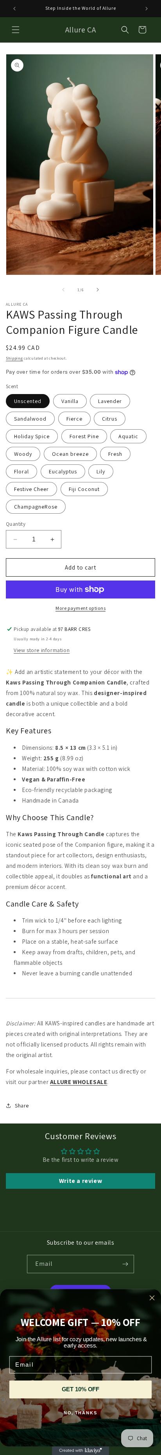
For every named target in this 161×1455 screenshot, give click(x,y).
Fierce (74, 418)
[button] (15, 29)
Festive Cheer (31, 489)
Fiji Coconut (84, 489)
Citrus (109, 418)
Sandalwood (30, 418)
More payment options (80, 608)
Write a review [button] (80, 1181)
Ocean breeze (70, 453)
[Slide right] (97, 289)
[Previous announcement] (14, 8)
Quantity (15, 524)
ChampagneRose (35, 506)
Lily (101, 471)
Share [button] (22, 1105)
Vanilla (70, 401)
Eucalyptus (63, 471)
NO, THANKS (81, 1413)
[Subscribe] (125, 1264)
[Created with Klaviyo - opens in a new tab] (80, 1450)
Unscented (27, 401)
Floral (21, 471)
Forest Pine (84, 436)
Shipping (14, 358)
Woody (23, 453)
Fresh (115, 453)
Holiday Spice (32, 436)
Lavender (110, 401)
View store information (42, 650)
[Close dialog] (152, 1297)
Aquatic (128, 436)
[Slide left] (63, 289)
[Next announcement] (146, 8)
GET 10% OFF (80, 1389)
